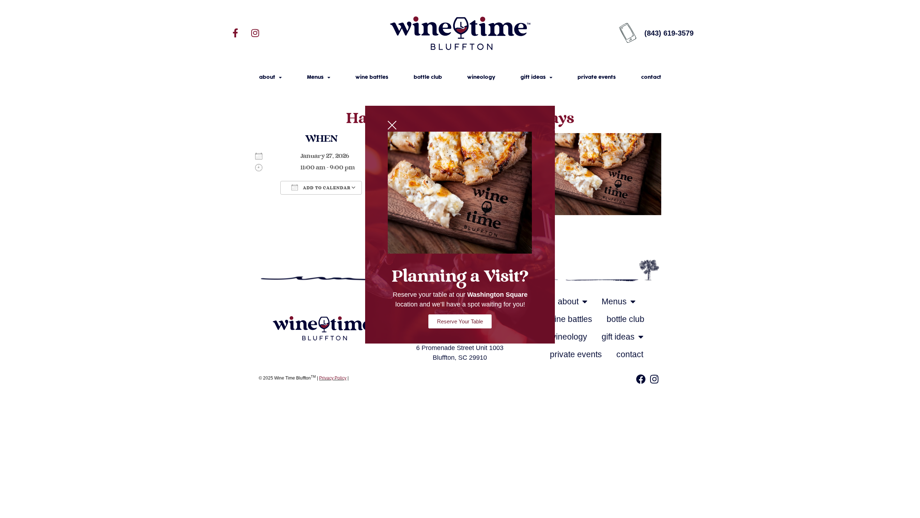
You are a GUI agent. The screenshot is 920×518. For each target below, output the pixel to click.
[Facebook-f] (235, 33)
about (267, 77)
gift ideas (533, 77)
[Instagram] (255, 33)
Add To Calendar (326, 188)
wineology (481, 77)
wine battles (371, 77)
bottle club (428, 77)
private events (597, 77)
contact (651, 77)
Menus (315, 77)
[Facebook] (641, 379)
